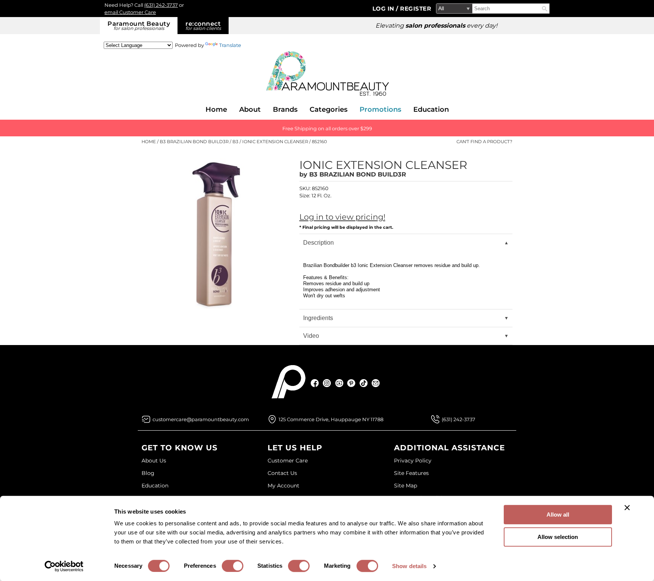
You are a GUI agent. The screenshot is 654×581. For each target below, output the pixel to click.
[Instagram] (327, 383)
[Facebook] (315, 383)
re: (203, 25)
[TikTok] (363, 383)
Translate (230, 45)
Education (431, 109)
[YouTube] (339, 383)
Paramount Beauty (138, 25)
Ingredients (318, 318)
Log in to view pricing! (342, 217)
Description (318, 242)
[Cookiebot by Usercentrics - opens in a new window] (64, 566)
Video (311, 336)
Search (544, 8)
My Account (283, 485)
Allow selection (557, 537)
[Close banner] (627, 507)
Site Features (411, 473)
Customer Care (288, 460)
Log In (384, 8)
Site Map (405, 485)
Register (415, 8)
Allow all (558, 514)
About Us (154, 460)
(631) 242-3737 (161, 5)
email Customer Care (130, 12)
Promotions (380, 109)
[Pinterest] (351, 383)
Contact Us (282, 473)
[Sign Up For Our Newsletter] (375, 383)
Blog (148, 473)
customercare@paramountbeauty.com (201, 419)
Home (216, 109)
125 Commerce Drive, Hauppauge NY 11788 (331, 419)
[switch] (232, 566)
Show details (409, 566)
